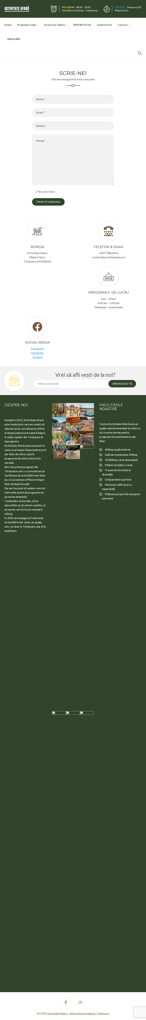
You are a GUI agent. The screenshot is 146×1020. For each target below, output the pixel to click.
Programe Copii (26, 24)
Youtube (37, 357)
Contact (123, 24)
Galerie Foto (104, 24)
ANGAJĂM (13, 38)
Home (8, 24)
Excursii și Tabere (54, 24)
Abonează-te (122, 383)
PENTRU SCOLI (82, 24)
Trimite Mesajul (48, 201)
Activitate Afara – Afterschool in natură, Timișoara (78, 1013)
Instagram (37, 352)
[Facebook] (65, 1002)
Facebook (37, 348)
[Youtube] (80, 1002)
